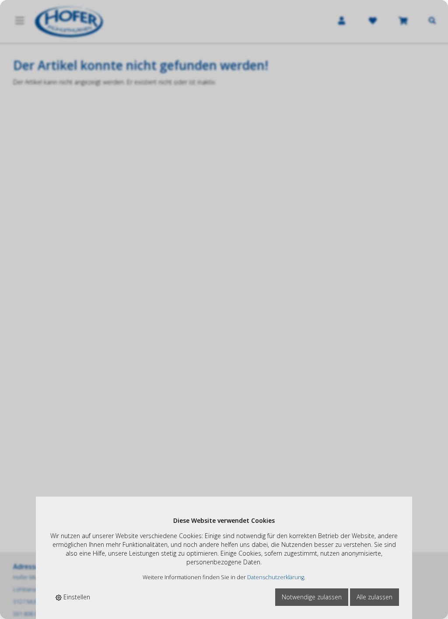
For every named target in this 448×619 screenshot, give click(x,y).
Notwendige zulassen (312, 597)
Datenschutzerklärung (275, 577)
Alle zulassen (374, 597)
